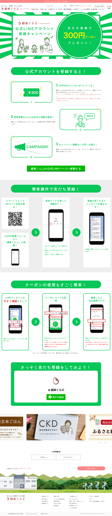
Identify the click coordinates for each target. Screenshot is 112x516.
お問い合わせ (91, 468)
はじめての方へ (68, 457)
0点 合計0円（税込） (99, 6)
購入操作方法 (73, 503)
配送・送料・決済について (77, 501)
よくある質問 (85, 9)
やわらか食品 (57, 503)
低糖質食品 (57, 501)
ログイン (102, 9)
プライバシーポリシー (32, 513)
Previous (100, 442)
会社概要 (44, 501)
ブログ (91, 499)
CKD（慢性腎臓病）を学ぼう (69, 9)
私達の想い (35, 9)
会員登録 (94, 9)
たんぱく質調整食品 (59, 499)
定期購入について (74, 505)
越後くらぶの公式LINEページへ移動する (56, 168)
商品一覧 (44, 9)
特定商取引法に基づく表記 (16, 513)
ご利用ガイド (52, 9)
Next (104, 442)
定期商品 (56, 505)
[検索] (65, 5)
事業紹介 (44, 503)
